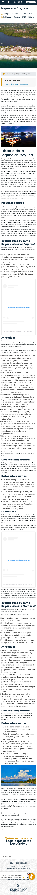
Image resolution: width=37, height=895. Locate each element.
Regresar (7, 856)
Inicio (8, 74)
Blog (13, 74)
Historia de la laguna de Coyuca (16, 84)
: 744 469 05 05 (18, 866)
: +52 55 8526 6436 (18, 869)
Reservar (31, 2)
